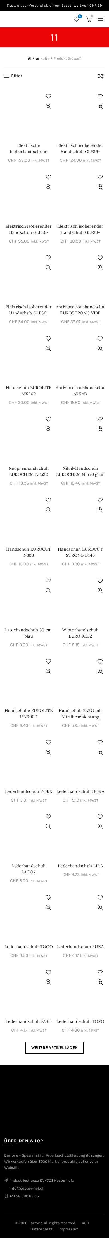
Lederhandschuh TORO (80, 1021)
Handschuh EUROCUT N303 (28, 552)
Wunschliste (80, 16)
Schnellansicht (48, 106)
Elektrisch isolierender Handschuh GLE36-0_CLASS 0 (80, 232)
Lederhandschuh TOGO (28, 946)
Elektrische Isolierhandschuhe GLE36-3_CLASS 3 (29, 151)
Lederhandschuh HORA (80, 791)
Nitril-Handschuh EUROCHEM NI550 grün (80, 471)
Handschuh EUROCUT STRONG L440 (80, 552)
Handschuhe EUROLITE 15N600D (29, 713)
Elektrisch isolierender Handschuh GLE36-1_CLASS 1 (29, 232)
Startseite (40, 59)
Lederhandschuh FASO (29, 1021)
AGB (85, 1223)
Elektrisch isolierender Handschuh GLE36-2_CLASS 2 (80, 151)
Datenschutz (41, 1229)
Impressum (68, 1229)
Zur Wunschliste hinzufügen (48, 96)
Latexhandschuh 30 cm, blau (28, 633)
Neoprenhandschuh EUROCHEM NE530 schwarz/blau (29, 474)
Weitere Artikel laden (54, 1047)
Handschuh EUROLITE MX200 (28, 390)
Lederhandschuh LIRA (80, 865)
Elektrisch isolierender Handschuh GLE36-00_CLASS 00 (29, 313)
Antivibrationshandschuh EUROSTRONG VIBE (80, 310)
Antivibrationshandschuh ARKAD (80, 390)
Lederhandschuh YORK (28, 791)
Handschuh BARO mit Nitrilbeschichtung (80, 713)
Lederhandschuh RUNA (80, 946)
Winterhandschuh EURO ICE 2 (80, 633)
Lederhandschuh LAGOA (28, 869)
